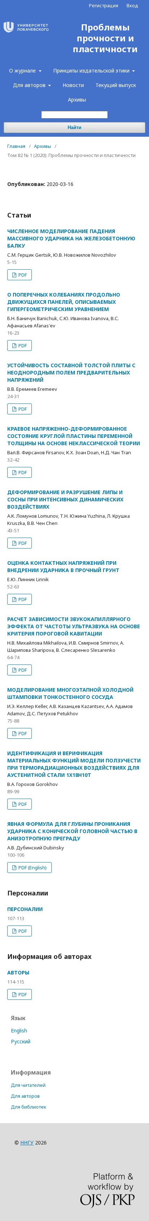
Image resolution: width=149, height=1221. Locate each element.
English (19, 1030)
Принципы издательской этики (92, 70)
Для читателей (28, 1085)
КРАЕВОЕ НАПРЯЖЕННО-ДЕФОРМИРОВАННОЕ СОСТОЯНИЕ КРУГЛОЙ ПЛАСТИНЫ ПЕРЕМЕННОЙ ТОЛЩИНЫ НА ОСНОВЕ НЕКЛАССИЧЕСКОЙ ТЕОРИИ (73, 436)
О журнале (23, 70)
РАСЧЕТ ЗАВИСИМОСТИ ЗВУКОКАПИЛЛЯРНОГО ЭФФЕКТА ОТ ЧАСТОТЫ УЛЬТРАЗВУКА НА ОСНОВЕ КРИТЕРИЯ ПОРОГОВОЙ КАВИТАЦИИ (73, 626)
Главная (16, 146)
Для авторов (30, 85)
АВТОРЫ (18, 972)
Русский (20, 1041)
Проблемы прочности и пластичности (105, 38)
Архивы (77, 99)
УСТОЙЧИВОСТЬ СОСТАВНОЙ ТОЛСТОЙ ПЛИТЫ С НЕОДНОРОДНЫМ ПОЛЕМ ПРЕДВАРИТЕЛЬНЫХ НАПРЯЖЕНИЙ (71, 372)
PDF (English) (32, 867)
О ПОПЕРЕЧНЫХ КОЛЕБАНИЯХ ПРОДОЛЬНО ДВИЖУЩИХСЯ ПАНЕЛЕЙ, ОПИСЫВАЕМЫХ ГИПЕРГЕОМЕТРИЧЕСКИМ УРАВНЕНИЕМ (63, 302)
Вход (132, 5)
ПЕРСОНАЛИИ (25, 909)
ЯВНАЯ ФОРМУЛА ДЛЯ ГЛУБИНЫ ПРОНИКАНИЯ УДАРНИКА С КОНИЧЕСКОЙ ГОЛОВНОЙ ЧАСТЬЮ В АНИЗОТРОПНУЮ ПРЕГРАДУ (72, 831)
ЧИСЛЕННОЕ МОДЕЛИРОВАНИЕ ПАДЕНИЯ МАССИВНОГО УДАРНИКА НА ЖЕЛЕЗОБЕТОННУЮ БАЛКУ (71, 238)
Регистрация (103, 5)
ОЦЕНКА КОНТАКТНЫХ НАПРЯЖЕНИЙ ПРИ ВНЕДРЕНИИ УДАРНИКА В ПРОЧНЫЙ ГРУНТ (63, 566)
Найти (74, 127)
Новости (73, 85)
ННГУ (27, 1142)
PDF (22, 275)
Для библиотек (28, 1107)
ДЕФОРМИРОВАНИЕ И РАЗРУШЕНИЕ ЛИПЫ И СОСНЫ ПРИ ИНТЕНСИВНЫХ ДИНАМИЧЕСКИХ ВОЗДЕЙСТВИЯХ (65, 499)
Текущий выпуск (115, 85)
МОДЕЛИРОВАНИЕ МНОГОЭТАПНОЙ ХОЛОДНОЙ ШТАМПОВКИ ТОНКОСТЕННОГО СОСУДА (70, 693)
